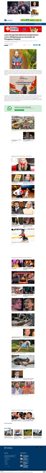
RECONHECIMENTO (6, 45)
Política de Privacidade (18, 472)
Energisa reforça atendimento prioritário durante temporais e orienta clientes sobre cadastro (37, 437)
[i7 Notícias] (41, 24)
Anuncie (6, 461)
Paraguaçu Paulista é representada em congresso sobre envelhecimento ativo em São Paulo (18, 437)
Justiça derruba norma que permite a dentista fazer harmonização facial (26, 459)
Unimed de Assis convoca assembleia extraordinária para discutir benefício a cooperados (8, 437)
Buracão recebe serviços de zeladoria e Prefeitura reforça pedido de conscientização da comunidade (28, 437)
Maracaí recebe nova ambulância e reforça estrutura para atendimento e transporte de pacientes (26, 463)
